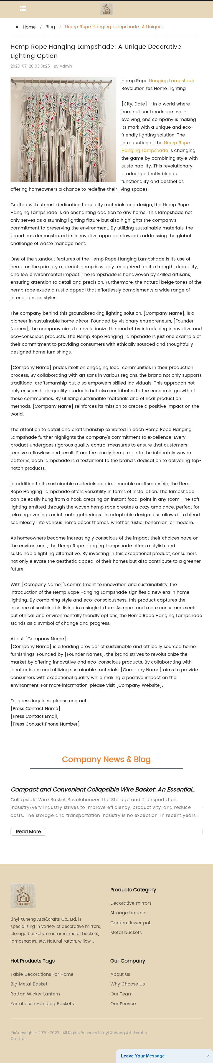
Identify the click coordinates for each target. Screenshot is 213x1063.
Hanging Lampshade (172, 80)
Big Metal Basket (29, 984)
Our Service (123, 1003)
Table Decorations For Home (42, 974)
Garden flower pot (130, 923)
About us (120, 974)
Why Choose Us (127, 984)
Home (29, 27)
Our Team (121, 994)
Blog (50, 26)
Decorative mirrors (130, 903)
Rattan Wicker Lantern (35, 994)
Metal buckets (126, 932)
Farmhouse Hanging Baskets (42, 1003)
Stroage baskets (128, 913)
